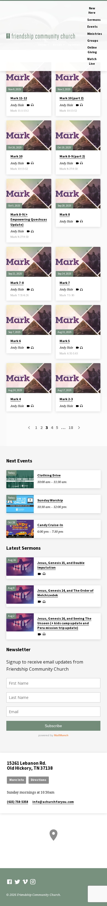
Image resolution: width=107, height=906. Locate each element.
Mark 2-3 (66, 399)
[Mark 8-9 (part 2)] (78, 135)
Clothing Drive (49, 475)
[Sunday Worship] (20, 504)
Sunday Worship (50, 500)
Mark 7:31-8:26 (19, 295)
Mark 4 (15, 399)
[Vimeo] (25, 881)
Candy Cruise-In (50, 525)
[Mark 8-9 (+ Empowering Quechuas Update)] (28, 194)
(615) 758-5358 (17, 802)
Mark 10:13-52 (68, 110)
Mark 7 (65, 283)
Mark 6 (15, 341)
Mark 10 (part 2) (72, 98)
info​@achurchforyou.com (53, 802)
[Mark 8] (78, 194)
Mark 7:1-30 (67, 295)
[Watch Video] (28, 105)
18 (71, 427)
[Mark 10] (28, 135)
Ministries (94, 34)
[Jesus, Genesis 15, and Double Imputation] (20, 566)
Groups (92, 41)
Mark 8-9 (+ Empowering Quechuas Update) (28, 219)
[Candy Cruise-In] (20, 529)
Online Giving (92, 50)
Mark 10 (16, 156)
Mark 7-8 (17, 283)
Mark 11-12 (18, 98)
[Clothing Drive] (20, 479)
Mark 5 (65, 341)
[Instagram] (33, 881)
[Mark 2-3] (78, 378)
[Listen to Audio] (32, 105)
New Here (91, 10)
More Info (16, 780)
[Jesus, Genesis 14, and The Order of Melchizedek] (20, 594)
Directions (38, 780)
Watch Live (92, 61)
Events (92, 27)
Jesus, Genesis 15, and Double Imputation (61, 565)
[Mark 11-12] (28, 77)
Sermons (94, 20)
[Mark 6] (28, 320)
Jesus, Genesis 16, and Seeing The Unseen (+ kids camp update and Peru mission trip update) (64, 623)
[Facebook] (9, 881)
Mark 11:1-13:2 (19, 110)
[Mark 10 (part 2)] (78, 77)
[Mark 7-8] (28, 262)
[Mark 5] (78, 320)
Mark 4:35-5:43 (69, 353)
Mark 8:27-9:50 (69, 169)
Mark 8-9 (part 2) (72, 156)
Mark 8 (65, 214)
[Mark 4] (28, 378)
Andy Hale (17, 105)
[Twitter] (17, 881)
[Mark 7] (78, 262)
